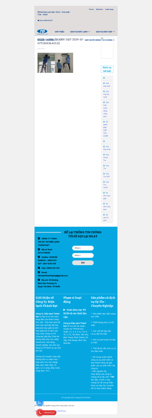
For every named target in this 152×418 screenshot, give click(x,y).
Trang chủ (42, 32)
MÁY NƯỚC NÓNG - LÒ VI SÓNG (98, 40)
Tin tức (91, 9)
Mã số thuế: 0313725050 (45, 251)
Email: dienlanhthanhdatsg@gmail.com (53, 274)
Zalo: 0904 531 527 (50, 268)
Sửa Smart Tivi (106, 157)
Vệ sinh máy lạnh (106, 206)
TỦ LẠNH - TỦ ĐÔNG (46, 40)
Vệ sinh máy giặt (106, 195)
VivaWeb (87, 397)
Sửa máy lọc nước (106, 94)
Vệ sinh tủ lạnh (105, 217)
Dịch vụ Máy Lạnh (79, 32)
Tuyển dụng (109, 9)
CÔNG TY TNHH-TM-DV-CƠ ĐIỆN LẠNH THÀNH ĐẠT (48, 241)
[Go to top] (4, 413)
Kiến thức (99, 9)
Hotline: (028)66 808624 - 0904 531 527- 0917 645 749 (47, 260)
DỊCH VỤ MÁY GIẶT (104, 32)
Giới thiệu (59, 32)
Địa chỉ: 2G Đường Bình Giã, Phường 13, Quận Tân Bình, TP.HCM (49, 283)
